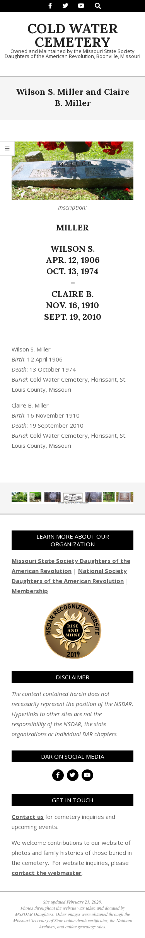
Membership (30, 591)
